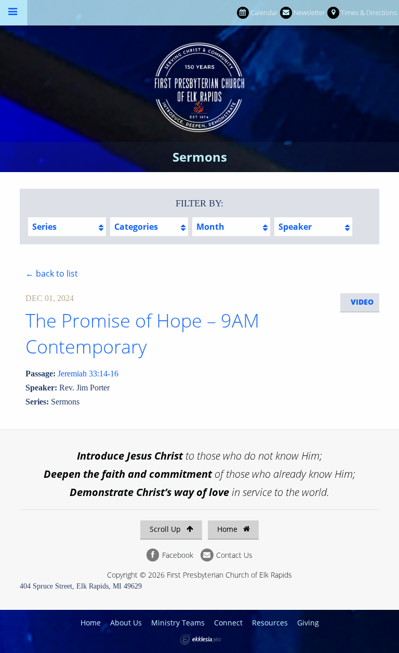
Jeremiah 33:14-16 (88, 373)
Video (362, 302)
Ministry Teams (178, 623)
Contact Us (233, 555)
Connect (228, 623)
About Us (126, 623)
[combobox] (67, 226)
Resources (270, 623)
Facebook (176, 555)
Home (228, 529)
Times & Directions (369, 12)
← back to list (51, 273)
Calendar (264, 12)
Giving (308, 623)
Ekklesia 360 (200, 639)
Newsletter (309, 12)
